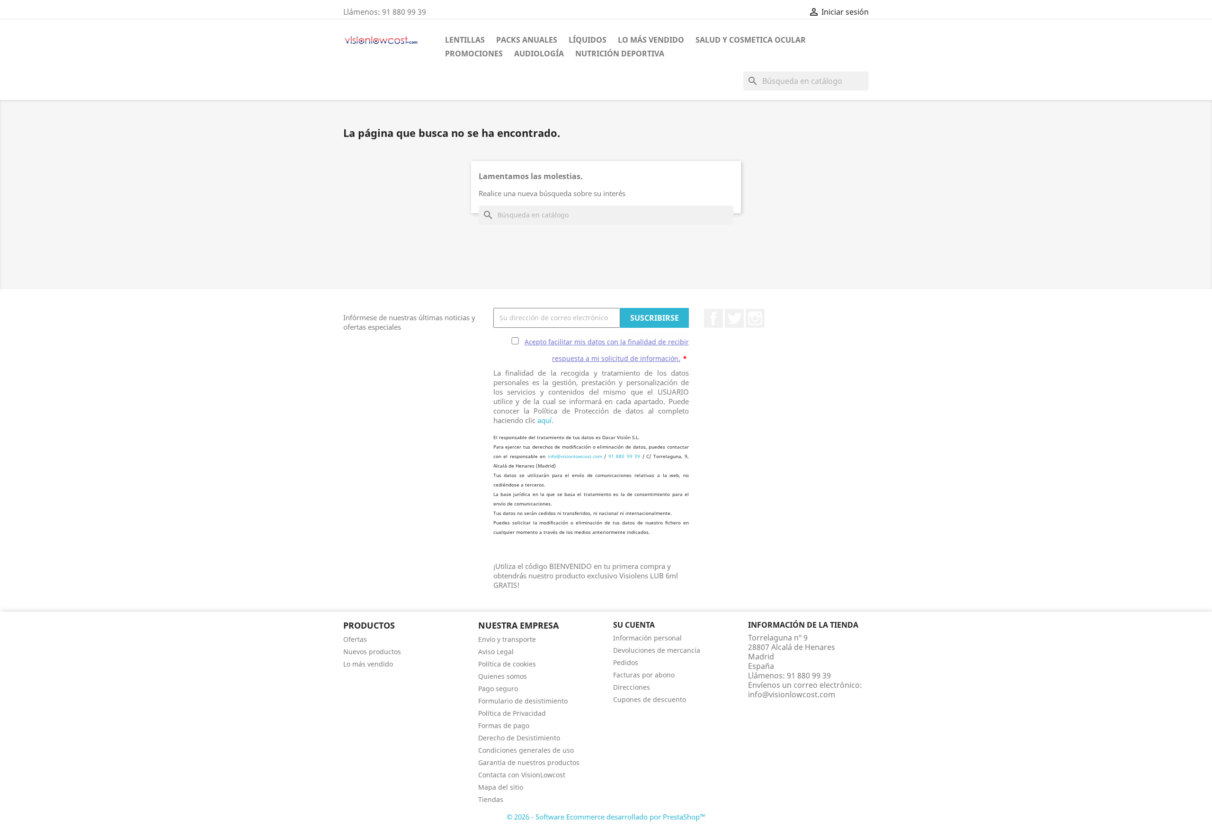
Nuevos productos (372, 651)
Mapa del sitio (500, 787)
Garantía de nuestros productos (528, 762)
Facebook (713, 318)
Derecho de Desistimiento (519, 737)
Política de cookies (507, 663)
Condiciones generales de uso (526, 750)
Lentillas (465, 40)
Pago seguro (498, 688)
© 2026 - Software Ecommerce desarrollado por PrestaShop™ (606, 816)
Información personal (647, 637)
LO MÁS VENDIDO (651, 40)
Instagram (755, 318)
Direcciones (631, 687)
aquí (544, 420)
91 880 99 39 (624, 456)
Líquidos (587, 40)
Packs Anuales (526, 40)
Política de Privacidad (512, 713)
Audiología (539, 53)
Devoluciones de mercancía (656, 650)
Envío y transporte (507, 639)
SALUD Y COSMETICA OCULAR (750, 40)
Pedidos (625, 662)
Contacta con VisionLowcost (521, 774)
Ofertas (355, 639)
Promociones (474, 53)
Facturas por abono (644, 674)
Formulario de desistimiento (523, 700)
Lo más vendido (368, 663)
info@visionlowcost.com (575, 456)
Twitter (734, 318)
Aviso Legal (496, 651)
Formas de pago (503, 725)
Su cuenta (634, 625)
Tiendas (490, 799)
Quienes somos (502, 676)
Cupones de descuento (649, 699)
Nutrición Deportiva (619, 53)
